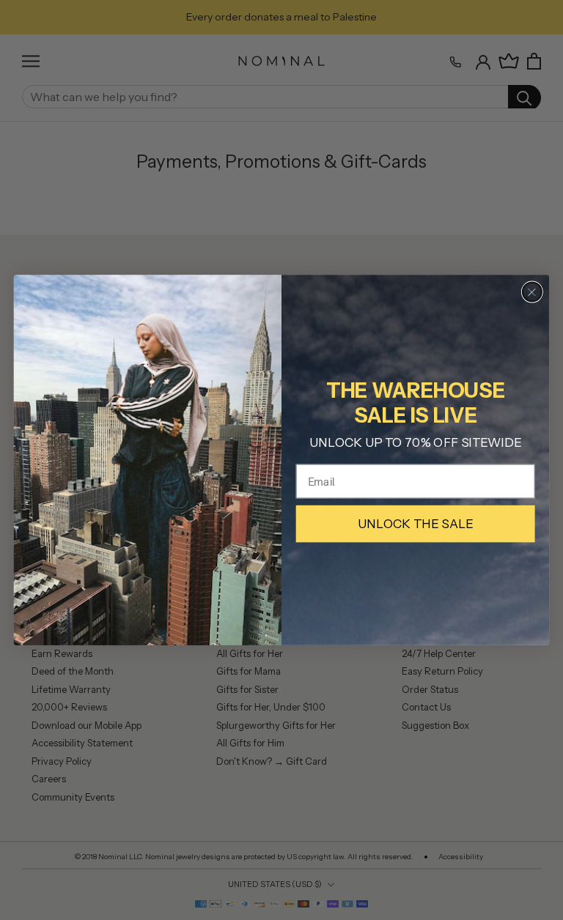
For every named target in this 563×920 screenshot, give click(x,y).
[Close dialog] (532, 291)
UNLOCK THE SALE (415, 524)
